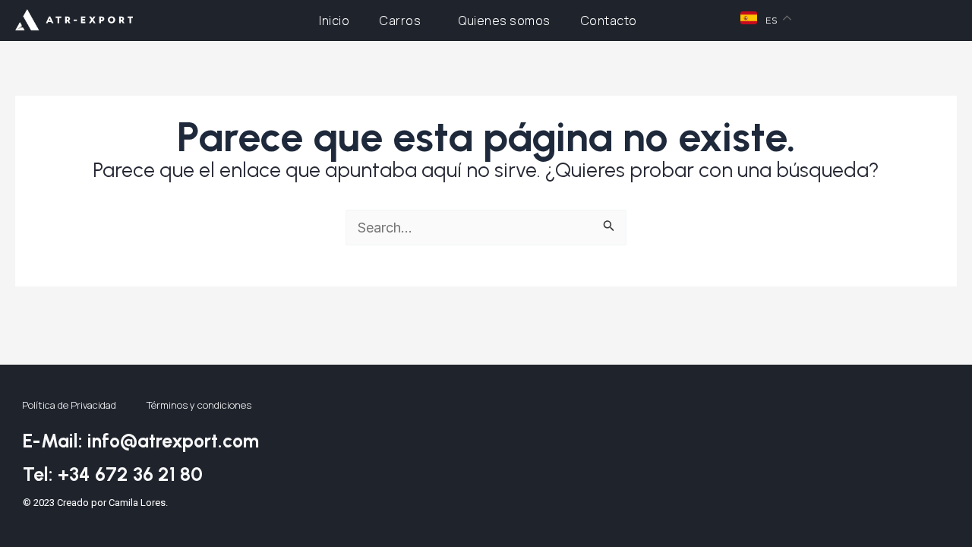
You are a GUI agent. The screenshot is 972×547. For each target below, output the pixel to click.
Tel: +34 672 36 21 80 (113, 474)
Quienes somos (505, 20)
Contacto (609, 20)
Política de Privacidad (69, 405)
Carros (400, 20)
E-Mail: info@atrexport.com (141, 440)
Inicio (334, 20)
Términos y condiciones (199, 405)
